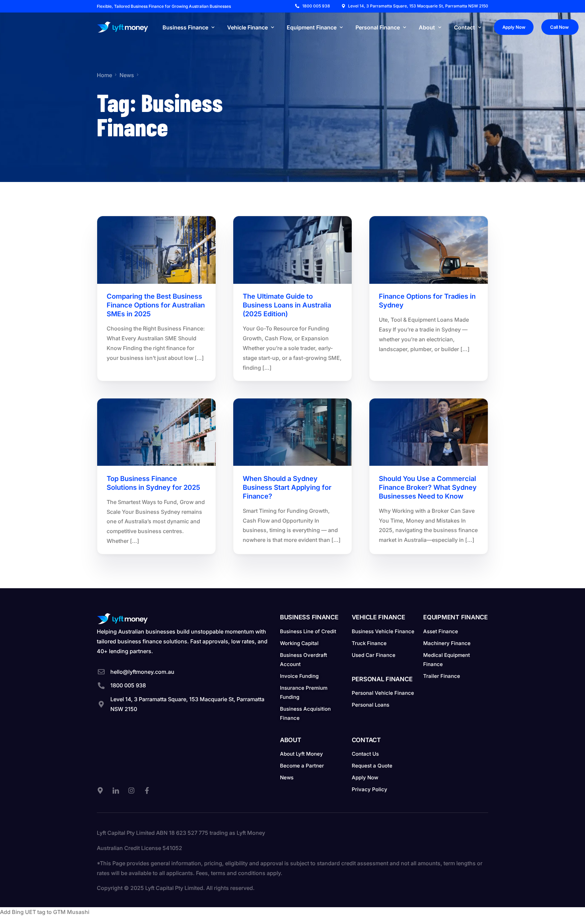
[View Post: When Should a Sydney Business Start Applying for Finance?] (292, 432)
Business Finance (309, 617)
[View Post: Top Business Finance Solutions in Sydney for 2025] (156, 432)
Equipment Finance (455, 617)
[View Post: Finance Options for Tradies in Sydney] (428, 250)
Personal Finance (382, 679)
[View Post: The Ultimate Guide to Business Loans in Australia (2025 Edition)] (292, 250)
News (115, 231)
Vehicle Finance (378, 617)
